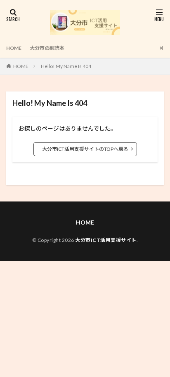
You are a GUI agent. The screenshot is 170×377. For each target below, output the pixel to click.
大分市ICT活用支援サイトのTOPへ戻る (85, 149)
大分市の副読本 (47, 48)
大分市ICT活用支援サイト (106, 240)
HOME (13, 48)
